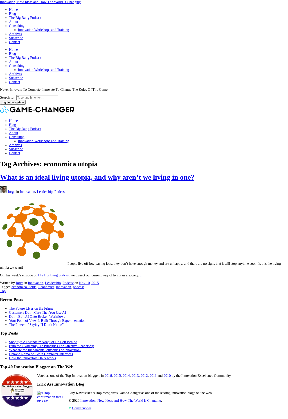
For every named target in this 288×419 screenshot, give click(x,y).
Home (13, 9)
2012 (144, 375)
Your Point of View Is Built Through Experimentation (47, 320)
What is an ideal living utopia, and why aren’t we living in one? (97, 177)
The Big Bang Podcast (25, 18)
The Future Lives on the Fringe (31, 308)
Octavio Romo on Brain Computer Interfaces (41, 354)
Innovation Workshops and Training (43, 30)
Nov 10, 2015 (89, 283)
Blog (12, 13)
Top (3, 291)
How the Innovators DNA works (32, 358)
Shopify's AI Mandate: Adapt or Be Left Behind (43, 342)
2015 (117, 375)
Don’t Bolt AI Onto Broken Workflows (37, 316)
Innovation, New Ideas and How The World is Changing (40, 2)
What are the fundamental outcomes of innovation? (45, 350)
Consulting (17, 26)
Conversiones (81, 408)
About (13, 22)
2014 (126, 375)
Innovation (27, 192)
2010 (167, 375)
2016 (108, 375)
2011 (153, 375)
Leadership (45, 192)
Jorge (11, 192)
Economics (46, 287)
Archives (15, 34)
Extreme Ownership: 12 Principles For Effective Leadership (51, 346)
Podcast (59, 192)
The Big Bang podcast (54, 275)
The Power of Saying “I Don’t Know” (36, 324)
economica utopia (23, 287)
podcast (78, 287)
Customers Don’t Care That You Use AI (37, 312)
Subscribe (16, 38)
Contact (14, 42)
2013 (135, 375)
